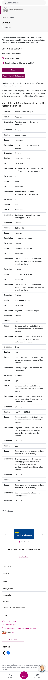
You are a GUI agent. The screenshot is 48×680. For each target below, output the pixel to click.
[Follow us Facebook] (8, 653)
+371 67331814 (10, 621)
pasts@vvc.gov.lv (10, 625)
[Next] (43, 534)
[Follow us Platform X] (3, 653)
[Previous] (5, 534)
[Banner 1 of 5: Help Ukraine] (24, 534)
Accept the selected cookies (13, 76)
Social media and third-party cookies (20, 63)
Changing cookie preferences (14, 607)
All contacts (13, 639)
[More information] (12, 632)
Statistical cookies (12, 58)
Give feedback (24, 557)
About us (6, 574)
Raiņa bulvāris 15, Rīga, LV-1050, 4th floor (20, 628)
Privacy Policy (8, 589)
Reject (13, 70)
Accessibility (7, 595)
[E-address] (6, 632)
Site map (6, 601)
